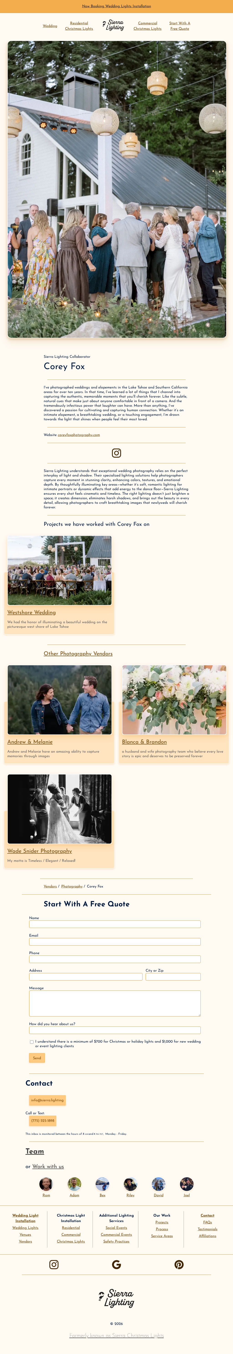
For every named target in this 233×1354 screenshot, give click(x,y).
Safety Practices (116, 1241)
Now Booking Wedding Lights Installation (116, 6)
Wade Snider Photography (39, 851)
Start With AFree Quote (179, 26)
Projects (161, 1222)
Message (36, 988)
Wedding (50, 26)
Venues (25, 1235)
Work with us (48, 1167)
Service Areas (162, 1236)
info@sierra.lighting (47, 1100)
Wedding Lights (25, 1228)
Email (33, 936)
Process (162, 1229)
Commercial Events (116, 1235)
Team (34, 1151)
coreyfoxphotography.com (79, 435)
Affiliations (207, 1236)
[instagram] (116, 453)
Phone (34, 953)
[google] (116, 1264)
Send (37, 1058)
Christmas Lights (71, 1241)
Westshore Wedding (31, 612)
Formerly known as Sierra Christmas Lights (116, 1336)
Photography (72, 886)
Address (35, 971)
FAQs (207, 1222)
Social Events (116, 1228)
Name (34, 918)
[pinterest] (179, 1264)
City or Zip (154, 971)
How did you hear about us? (52, 1024)
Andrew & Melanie (30, 742)
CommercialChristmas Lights (148, 26)
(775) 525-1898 (42, 1121)
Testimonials (208, 1229)
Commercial (71, 1235)
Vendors (50, 886)
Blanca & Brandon (144, 742)
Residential (71, 1228)
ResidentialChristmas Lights (79, 26)
